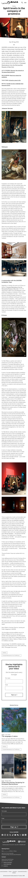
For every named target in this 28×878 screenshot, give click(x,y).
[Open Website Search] (22, 2)
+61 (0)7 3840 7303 (7, 864)
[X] (10, 835)
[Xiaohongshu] (20, 835)
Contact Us (5, 865)
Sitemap (14, 872)
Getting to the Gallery (7, 862)
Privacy (10, 871)
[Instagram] (5, 835)
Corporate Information (22, 871)
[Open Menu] (25, 3)
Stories (14, 6)
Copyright (15, 871)
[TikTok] (13, 835)
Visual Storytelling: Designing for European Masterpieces (13, 783)
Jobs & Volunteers (4, 871)
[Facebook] (2, 835)
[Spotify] (23, 835)
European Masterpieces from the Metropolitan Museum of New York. (14, 65)
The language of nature (10, 736)
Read (3, 734)
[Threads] (7, 835)
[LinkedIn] (25, 835)
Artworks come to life (15, 80)
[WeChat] (18, 835)
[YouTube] (15, 835)
